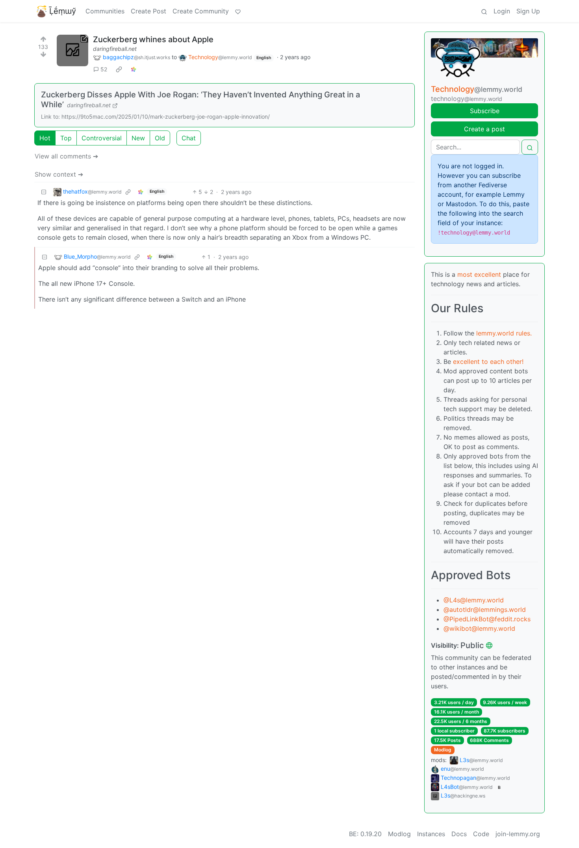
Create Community (201, 11)
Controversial (102, 138)
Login (502, 11)
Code (481, 834)
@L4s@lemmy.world (474, 600)
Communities (104, 11)
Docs (459, 834)
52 (103, 69)
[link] (119, 69)
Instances (431, 834)
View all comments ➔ (66, 156)
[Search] (484, 11)
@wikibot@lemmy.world (479, 628)
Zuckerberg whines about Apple (153, 39)
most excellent (479, 274)
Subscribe (484, 111)
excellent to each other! (488, 361)
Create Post (148, 11)
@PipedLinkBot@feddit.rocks (487, 619)
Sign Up (528, 11)
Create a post (484, 129)
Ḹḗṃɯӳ (62, 11)
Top (66, 138)
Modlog (442, 750)
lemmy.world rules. (504, 333)
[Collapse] (43, 192)
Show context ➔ (59, 174)
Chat (189, 138)
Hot (44, 138)
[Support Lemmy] (238, 11)
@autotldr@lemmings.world (485, 609)
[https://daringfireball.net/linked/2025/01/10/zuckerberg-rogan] (72, 50)
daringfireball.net (115, 48)
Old (160, 138)
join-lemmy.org (517, 834)
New (138, 138)
